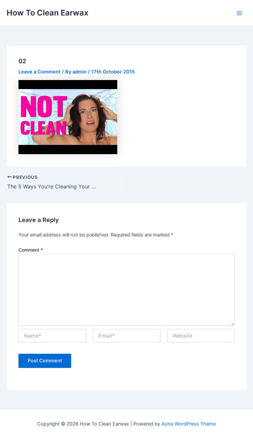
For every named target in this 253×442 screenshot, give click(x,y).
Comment (30, 250)
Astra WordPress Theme (188, 424)
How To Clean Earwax (47, 12)
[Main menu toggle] (239, 13)
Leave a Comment (39, 72)
